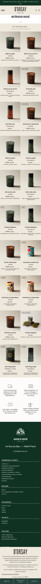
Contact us (5, 463)
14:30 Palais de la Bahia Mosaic (10, 298)
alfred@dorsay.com (20, 451)
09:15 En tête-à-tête (10, 193)
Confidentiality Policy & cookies (12, 474)
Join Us (4, 494)
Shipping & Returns (8, 468)
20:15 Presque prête (10, 368)
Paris (3, 507)
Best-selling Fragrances (9, 539)
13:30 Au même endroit (10, 263)
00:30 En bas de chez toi (30, 55)
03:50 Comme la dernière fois (31, 125)
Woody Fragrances (8, 537)
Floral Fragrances (7, 534)
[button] (3, 10)
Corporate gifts (6, 476)
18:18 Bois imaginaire (31, 333)
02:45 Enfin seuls (30, 90)
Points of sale (6, 505)
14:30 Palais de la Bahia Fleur (31, 263)
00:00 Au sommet (10, 55)
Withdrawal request (8, 478)
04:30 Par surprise (10, 159)
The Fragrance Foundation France (12, 491)
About (3, 489)
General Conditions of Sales (10, 472)
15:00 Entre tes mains (10, 334)
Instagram (5, 521)
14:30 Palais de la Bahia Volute (31, 298)
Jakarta (4, 512)
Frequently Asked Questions (11, 466)
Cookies (4, 480)
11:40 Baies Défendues (10, 228)
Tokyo (3, 510)
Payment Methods (7, 470)
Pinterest (4, 523)
